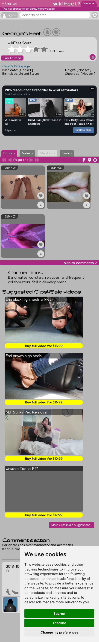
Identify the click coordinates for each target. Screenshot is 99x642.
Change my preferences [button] (59, 632)
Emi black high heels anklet (28, 299)
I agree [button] (59, 613)
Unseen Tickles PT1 (22, 468)
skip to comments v (80, 263)
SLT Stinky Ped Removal (26, 412)
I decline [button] (59, 623)
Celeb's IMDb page (16, 66)
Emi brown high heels (24, 355)
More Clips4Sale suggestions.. (71, 525)
